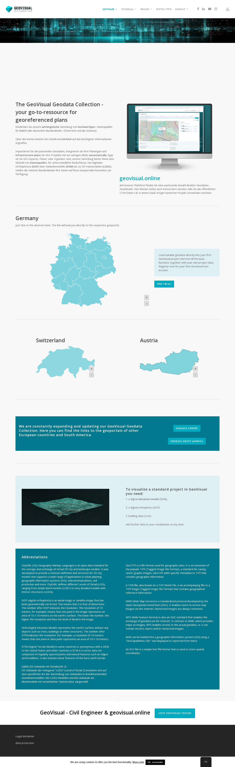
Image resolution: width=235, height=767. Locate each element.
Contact (180, 9)
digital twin (164, 9)
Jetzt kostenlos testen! (174, 713)
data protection (24, 743)
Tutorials (127, 9)
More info (138, 762)
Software (108, 9)
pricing (144, 9)
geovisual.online (140, 178)
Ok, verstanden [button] (155, 762)
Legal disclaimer (24, 736)
